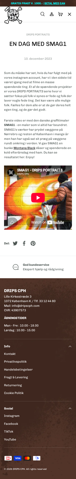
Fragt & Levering (16, 377)
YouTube (10, 439)
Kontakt (10, 354)
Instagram (11, 416)
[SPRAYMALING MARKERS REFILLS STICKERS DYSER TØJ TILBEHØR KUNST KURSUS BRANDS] (67, 14)
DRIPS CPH (19, 469)
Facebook (11, 424)
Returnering (13, 385)
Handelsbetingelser (18, 369)
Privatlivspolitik (15, 361)
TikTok (8, 431)
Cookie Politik (14, 393)
